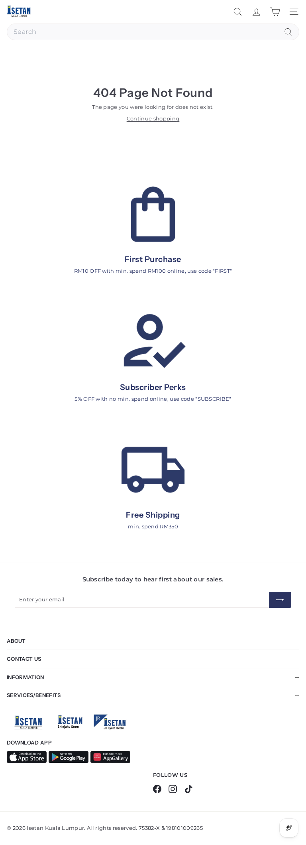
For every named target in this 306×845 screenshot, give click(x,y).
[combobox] (153, 32)
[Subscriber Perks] (153, 341)
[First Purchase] (153, 214)
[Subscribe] (280, 600)
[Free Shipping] (153, 469)
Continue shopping (153, 118)
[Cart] (275, 12)
